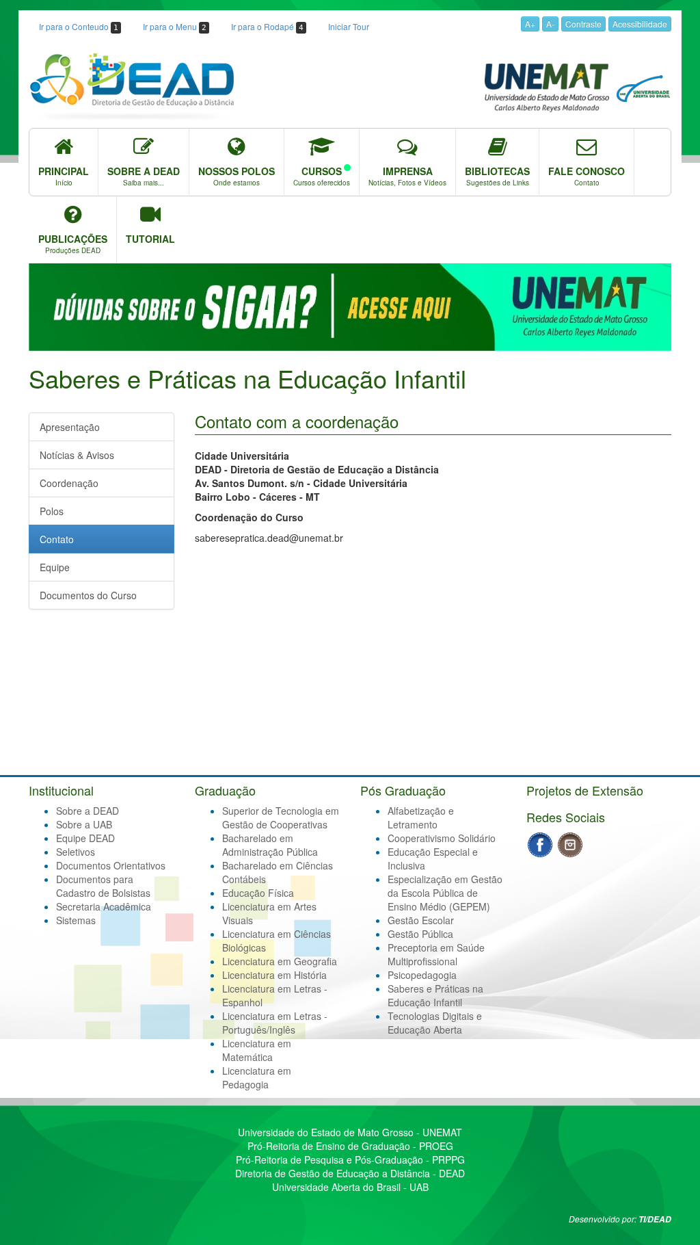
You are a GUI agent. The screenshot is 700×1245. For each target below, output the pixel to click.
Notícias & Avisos (77, 455)
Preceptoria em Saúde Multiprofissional (436, 954)
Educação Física (258, 893)
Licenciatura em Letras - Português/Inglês (274, 1022)
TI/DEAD (654, 1219)
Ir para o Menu (174, 26)
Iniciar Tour (348, 26)
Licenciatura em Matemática (256, 1050)
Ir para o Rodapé (267, 26)
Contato (57, 539)
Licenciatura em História (274, 975)
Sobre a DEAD (87, 810)
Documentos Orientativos (110, 865)
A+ (530, 23)
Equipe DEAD (85, 838)
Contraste (583, 23)
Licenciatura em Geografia (279, 961)
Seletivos (75, 852)
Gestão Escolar (421, 920)
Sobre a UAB (84, 824)
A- (550, 23)
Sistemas (76, 920)
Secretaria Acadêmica (103, 906)
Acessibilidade (639, 23)
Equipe (55, 567)
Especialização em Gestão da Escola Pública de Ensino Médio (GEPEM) (445, 892)
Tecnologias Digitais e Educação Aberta (435, 1022)
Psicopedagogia (422, 975)
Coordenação (69, 483)
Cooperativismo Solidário (442, 838)
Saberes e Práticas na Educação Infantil (435, 995)
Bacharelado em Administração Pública (270, 845)
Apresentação (70, 427)
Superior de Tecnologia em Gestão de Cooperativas (280, 817)
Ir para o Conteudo (78, 26)
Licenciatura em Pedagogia (256, 1077)
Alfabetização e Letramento (421, 817)
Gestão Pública (420, 934)
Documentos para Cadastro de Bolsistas (103, 886)
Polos (52, 511)
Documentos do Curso (88, 595)
